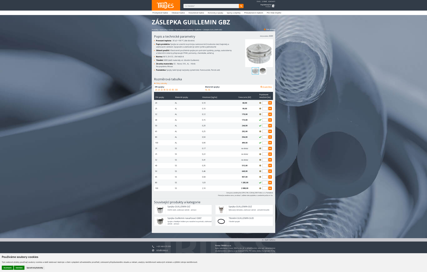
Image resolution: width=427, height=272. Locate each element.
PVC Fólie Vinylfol (274, 13)
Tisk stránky (270, 29)
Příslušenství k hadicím (254, 13)
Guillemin (198, 30)
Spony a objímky (234, 13)
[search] (241, 6)
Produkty (155, 30)
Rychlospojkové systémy (184, 30)
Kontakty (271, 1)
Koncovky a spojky (216, 13)
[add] (270, 103)
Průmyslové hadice (160, 13)
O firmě (264, 1)
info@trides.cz (162, 250)
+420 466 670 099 (163, 246)
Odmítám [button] (19, 268)
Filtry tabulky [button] (161, 83)
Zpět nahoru (269, 240)
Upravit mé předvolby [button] (35, 268)
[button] (262, 71)
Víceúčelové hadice (196, 13)
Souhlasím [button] (8, 268)
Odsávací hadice (178, 13)
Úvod (259, 1)
